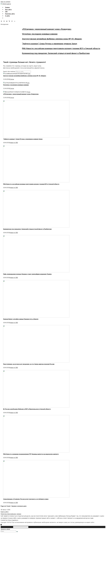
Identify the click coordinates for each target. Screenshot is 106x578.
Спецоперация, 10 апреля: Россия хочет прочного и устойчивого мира (25, 499)
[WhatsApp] (12, 21)
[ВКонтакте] (2, 21)
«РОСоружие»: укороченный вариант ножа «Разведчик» (51, 29)
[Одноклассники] (4, 21)
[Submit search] (17, 531)
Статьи (12, 79)
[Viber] (10, 21)
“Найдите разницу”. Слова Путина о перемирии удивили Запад (53, 43)
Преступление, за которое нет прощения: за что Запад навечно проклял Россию (28, 364)
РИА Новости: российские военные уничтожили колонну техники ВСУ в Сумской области (65, 48)
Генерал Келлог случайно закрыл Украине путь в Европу (20, 319)
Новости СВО (14, 143)
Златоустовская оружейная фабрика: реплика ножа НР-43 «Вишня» (56, 38)
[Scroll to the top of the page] (1, 524)
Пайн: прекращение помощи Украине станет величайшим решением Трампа (27, 274)
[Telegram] (7, 21)
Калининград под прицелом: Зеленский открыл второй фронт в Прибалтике (60, 53)
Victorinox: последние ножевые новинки (44, 34)
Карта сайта (4, 512)
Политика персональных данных (11, 514)
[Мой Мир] (15, 21)
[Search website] (5, 18)
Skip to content (5, 2)
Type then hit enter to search (38, 527)
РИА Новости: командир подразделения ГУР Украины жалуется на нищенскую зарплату (31, 454)
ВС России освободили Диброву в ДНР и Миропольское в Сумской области (27, 409)
